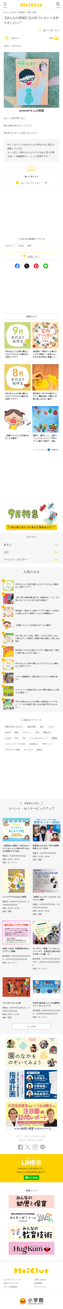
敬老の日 (47, 732)
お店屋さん (33, 744)
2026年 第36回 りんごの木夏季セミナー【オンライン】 (46, 1004)
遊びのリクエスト (12, 1283)
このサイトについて (13, 1279)
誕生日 (39, 750)
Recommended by (40, 450)
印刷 (51, 38)
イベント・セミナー (15, 559)
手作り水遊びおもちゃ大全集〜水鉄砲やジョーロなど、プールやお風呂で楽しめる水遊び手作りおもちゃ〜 (36, 704)
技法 (42, 727)
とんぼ (8, 738)
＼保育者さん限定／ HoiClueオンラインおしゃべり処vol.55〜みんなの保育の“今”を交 (16, 848)
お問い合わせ (40, 1279)
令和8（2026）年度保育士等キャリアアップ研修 (16, 949)
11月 (37, 732)
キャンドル (28, 750)
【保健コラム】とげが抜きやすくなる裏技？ (33, 625)
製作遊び (22, 12)
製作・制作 (32, 12)
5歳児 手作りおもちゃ (14, 727)
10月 (17, 738)
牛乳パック (47, 744)
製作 (29, 246)
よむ (6, 552)
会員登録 (38, 1283)
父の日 (21, 246)
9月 (23, 738)
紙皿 (16, 732)
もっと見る (31, 1026)
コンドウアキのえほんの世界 (14, 897)
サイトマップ (40, 1287)
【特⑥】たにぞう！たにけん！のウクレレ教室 (46, 898)
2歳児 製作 (31, 727)
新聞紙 (54, 738)
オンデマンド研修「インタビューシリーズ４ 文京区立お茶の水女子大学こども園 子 (46, 951)
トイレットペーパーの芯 (15, 744)
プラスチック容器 (12, 750)
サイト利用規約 (11, 1287)
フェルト (51, 727)
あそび (13, 12)
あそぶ (7, 544)
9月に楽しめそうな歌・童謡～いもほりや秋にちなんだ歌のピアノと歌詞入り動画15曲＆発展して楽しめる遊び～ (37, 638)
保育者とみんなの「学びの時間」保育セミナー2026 (46, 847)
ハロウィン (26, 732)
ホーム (6, 12)
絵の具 (8, 732)
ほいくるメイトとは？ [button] (30, 183)
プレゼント (9, 246)
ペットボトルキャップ (38, 738)
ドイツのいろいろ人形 (11, 1003)
